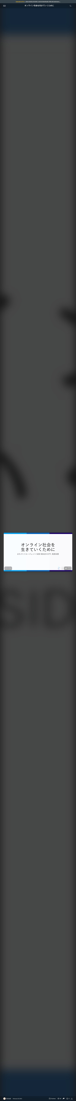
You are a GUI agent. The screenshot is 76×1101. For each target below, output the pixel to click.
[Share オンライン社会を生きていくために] (63, 1098)
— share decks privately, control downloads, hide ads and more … (38, 1)
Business (53, 1098)
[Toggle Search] (70, 5)
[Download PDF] (72, 1098)
